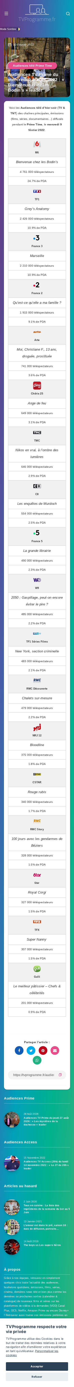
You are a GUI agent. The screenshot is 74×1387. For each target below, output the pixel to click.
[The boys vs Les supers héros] (12, 1247)
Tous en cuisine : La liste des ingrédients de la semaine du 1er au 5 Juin (47, 1209)
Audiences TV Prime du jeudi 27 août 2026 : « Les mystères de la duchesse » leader (46, 1121)
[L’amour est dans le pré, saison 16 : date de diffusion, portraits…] (12, 1227)
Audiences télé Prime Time (32, 65)
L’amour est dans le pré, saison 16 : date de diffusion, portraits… (46, 1227)
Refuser (37, 1376)
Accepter (37, 1366)
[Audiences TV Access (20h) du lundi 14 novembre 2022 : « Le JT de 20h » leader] (12, 1163)
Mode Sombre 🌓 (10, 29)
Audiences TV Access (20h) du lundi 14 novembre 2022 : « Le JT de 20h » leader (46, 1165)
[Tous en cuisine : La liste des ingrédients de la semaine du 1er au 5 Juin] (12, 1207)
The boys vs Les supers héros (42, 1245)
